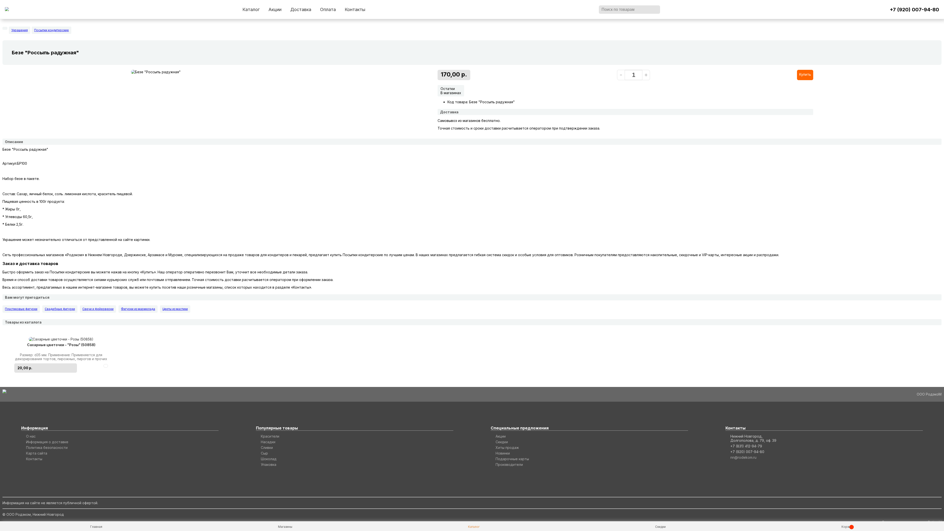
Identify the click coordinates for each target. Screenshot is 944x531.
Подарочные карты (512, 459)
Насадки (268, 442)
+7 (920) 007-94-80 (914, 10)
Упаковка (268, 464)
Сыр (264, 453)
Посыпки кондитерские (51, 30)
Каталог (251, 9)
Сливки (267, 447)
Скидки (502, 442)
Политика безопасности (47, 447)
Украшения (19, 30)
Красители (270, 436)
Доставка (300, 9)
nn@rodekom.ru (743, 457)
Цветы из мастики (175, 309)
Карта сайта (36, 453)
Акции (274, 9)
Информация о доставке (47, 442)
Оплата (328, 9)
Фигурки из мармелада (138, 309)
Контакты (355, 9)
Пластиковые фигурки (21, 309)
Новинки (503, 453)
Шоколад (269, 459)
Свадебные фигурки (60, 309)
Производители (509, 464)
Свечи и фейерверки (98, 309)
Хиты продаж (507, 447)
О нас (31, 436)
